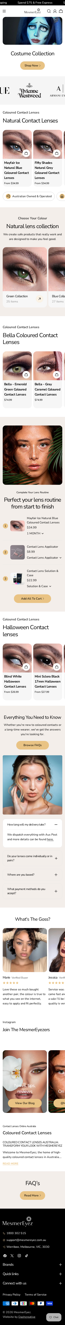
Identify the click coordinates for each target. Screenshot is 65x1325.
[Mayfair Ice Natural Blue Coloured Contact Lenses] (17, 144)
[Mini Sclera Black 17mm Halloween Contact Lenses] (47, 658)
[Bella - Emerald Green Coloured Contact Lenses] (17, 365)
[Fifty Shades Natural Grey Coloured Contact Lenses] (47, 144)
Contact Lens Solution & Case (42, 573)
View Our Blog (24, 1103)
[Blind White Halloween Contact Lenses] (17, 658)
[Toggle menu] (4, 11)
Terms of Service (36, 1295)
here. (50, 839)
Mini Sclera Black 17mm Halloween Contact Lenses (47, 681)
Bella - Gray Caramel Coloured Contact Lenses (47, 389)
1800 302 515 (16, 1233)
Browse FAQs (32, 745)
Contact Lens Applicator (42, 547)
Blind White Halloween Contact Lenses (15, 681)
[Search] (49, 11)
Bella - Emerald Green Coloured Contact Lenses (15, 389)
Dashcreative (26, 1317)
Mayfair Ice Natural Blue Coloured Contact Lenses (43, 520)
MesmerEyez (22, 1312)
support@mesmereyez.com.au (26, 1240)
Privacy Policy (11, 1295)
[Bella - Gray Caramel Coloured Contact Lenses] (47, 365)
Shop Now (31, 66)
